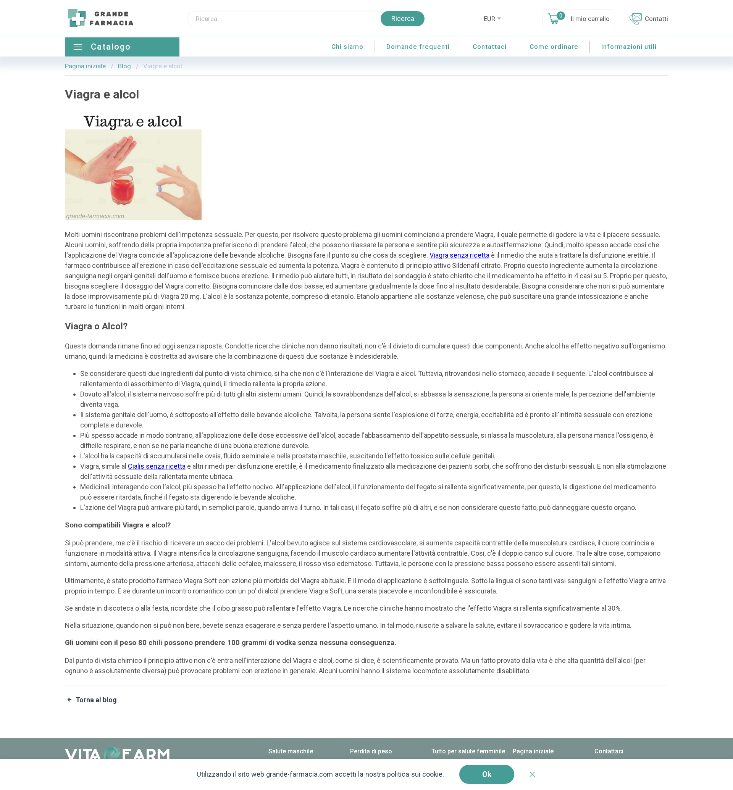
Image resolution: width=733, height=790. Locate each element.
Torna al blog (96, 700)
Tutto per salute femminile (468, 751)
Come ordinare (554, 46)
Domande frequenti (418, 46)
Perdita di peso (371, 751)
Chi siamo (347, 46)
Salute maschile (290, 751)
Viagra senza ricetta (459, 255)
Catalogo (111, 47)
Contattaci (490, 46)
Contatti (656, 19)
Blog (124, 66)
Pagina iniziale (85, 66)
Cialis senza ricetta (157, 466)
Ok (487, 774)
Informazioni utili (629, 46)
